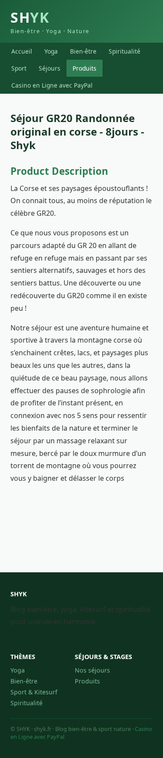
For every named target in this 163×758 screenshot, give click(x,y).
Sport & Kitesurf (33, 692)
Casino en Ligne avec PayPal (52, 85)
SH (50, 21)
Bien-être (83, 51)
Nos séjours (92, 670)
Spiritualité (124, 51)
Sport (19, 68)
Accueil (21, 51)
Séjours (49, 68)
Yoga (51, 51)
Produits (84, 68)
